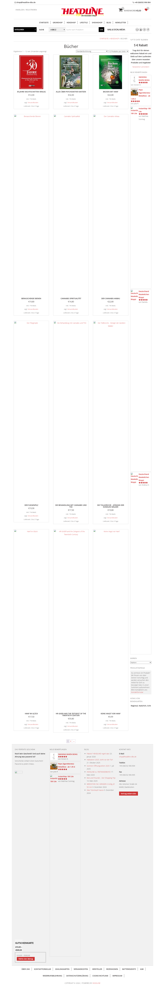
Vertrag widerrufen (128, 793)
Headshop (71, 22)
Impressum (117, 976)
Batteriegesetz (129, 969)
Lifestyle (84, 22)
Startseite (44, 22)
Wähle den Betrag (25, 959)
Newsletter (120, 22)
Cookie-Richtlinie (100, 976)
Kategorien (19, 29)
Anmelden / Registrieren (26, 10)
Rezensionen (112, 969)
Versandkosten (33, 103)
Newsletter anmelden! (141, 67)
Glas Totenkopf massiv (95, 790)
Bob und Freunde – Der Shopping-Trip (101, 778)
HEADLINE (96, 983)
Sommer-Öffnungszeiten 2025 (98, 766)
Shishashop (97, 22)
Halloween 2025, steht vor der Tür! (100, 760)
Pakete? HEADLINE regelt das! (98, 753)
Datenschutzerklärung (77, 976)
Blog (109, 22)
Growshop (57, 22)
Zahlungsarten (62, 969)
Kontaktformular (137, 692)
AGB (141, 969)
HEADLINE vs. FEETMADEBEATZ (99, 772)
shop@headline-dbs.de (127, 756)
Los (101, 29)
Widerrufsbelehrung (52, 976)
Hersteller (97, 969)
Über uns (26, 969)
